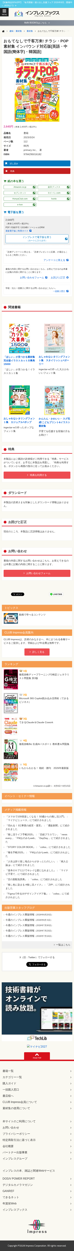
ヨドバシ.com (54, 193)
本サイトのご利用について (19, 1121)
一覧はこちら (63, 944)
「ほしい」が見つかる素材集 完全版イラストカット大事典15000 (19, 360)
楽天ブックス (54, 187)
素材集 (30, 31)
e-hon (20, 204)
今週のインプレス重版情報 (20, 914)
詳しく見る (38, 652)
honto (54, 199)
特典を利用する (38, 475)
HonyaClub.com (20, 199)
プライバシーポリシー (16, 1133)
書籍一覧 (8, 1070)
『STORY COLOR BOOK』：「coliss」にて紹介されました (38, 847)
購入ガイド (9, 1083)
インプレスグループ (15, 1158)
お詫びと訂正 (58, 277)
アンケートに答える (54, 260)
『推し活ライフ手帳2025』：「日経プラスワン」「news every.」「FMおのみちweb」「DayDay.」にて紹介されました (38, 838)
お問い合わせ (11, 1127)
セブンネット (20, 193)
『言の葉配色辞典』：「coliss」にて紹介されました (34, 879)
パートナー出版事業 (15, 1152)
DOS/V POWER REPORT (19, 1178)
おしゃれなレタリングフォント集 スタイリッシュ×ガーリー (54, 360)
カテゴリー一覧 (12, 1077)
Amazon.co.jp (20, 187)
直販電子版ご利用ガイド (17, 231)
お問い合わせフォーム (32, 277)
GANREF (8, 1191)
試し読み (14, 163)
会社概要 (8, 1146)
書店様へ (8, 1095)
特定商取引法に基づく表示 (19, 1139)
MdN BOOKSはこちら (37, 22)
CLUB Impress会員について (20, 1102)
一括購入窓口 (59, 291)
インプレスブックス (15, 1209)
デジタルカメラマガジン (18, 1184)
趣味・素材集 (15, 31)
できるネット (11, 1197)
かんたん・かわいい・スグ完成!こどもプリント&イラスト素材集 (54, 422)
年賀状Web (10, 1203)
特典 (12, 171)
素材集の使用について (16, 1108)
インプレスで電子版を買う (37, 239)
